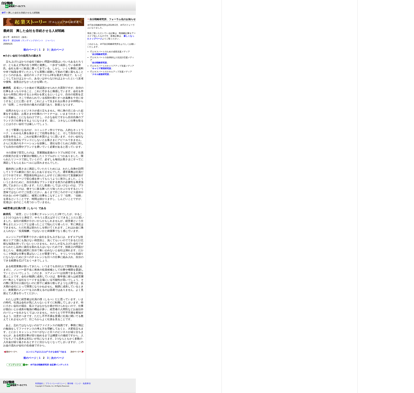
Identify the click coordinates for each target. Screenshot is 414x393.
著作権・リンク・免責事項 (79, 383)
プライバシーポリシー (55, 383)
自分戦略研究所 (99, 54)
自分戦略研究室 (99, 62)
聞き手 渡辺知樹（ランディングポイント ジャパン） (29, 40)
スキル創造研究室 (100, 74)
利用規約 (39, 383)
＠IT (4, 12)
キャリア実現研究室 (101, 68)
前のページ (29, 49)
